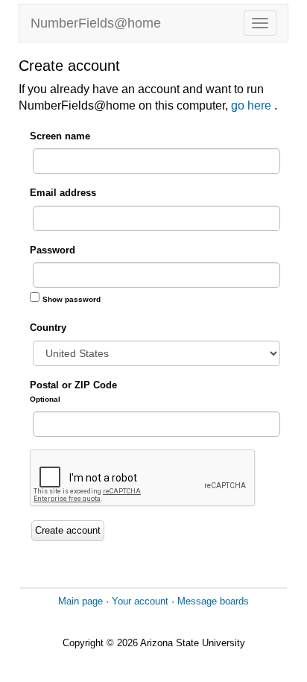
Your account (140, 601)
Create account (68, 530)
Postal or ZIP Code (73, 391)
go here (252, 105)
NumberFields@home (96, 23)
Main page (80, 601)
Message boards (213, 601)
